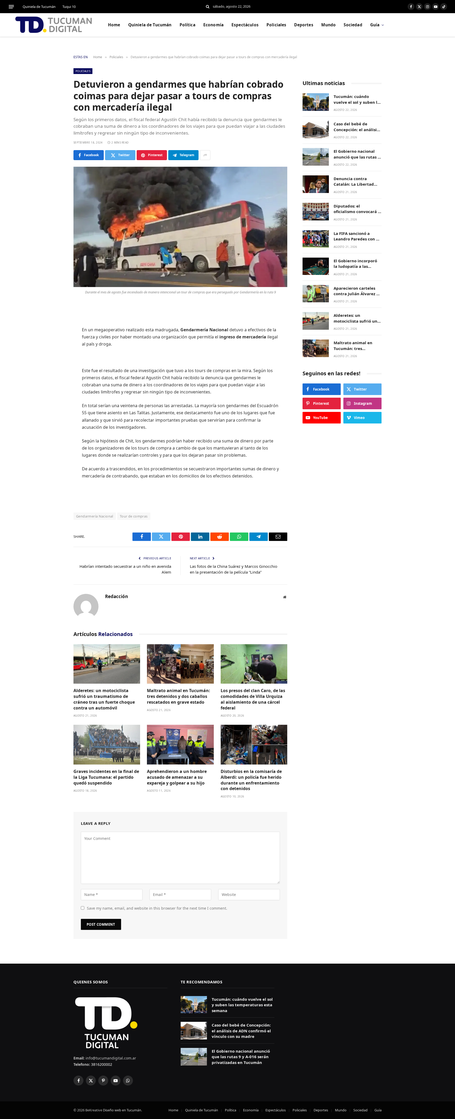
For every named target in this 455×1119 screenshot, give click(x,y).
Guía (375, 25)
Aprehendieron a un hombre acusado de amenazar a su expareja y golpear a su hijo (177, 777)
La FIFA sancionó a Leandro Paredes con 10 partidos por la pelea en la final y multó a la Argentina (357, 236)
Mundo (328, 25)
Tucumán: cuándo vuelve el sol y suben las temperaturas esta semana (358, 99)
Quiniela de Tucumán (39, 6)
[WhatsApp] (55, 375)
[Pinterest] (55, 362)
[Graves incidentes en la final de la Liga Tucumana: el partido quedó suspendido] (106, 745)
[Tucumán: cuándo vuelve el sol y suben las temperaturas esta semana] (316, 102)
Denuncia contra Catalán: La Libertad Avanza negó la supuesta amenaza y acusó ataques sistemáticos (354, 181)
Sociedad (353, 25)
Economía (213, 25)
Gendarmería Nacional (94, 516)
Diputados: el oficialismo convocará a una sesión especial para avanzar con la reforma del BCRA (357, 209)
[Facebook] (55, 321)
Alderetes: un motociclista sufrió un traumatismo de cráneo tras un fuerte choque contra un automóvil (104, 699)
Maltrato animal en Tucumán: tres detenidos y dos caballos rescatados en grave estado (178, 696)
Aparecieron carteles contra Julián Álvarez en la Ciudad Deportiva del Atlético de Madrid (357, 291)
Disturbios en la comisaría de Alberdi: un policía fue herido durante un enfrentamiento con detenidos (251, 780)
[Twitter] (55, 335)
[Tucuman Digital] (54, 25)
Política (187, 25)
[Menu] (11, 6)
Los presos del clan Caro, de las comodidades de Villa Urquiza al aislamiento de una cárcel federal (253, 699)
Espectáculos (245, 25)
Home (114, 25)
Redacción (116, 596)
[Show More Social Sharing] (205, 155)
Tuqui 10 (69, 6)
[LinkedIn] (55, 348)
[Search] (207, 7)
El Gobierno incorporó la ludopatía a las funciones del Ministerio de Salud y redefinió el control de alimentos (356, 263)
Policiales (276, 25)
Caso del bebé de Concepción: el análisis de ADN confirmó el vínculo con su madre (356, 126)
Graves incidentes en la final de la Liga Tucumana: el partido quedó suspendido (106, 777)
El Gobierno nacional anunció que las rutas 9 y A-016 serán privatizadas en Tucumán (357, 154)
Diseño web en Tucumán (122, 1110)
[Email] (55, 388)
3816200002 (101, 1064)
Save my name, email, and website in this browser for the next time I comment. (157, 908)
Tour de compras (134, 516)
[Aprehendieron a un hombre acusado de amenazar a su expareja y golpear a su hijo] (180, 745)
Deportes (303, 25)
